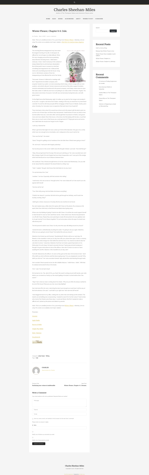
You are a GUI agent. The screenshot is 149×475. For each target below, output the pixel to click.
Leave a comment (51, 36)
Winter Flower (69, 40)
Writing (47, 356)
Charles (36, 36)
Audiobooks (69, 18)
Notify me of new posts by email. (40, 440)
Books (60, 18)
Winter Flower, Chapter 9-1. (103, 58)
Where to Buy (88, 18)
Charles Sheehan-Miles (74, 10)
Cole (37, 358)
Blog (54, 18)
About (78, 18)
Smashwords (36, 337)
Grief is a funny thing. (101, 48)
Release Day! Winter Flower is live (105, 51)
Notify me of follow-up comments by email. (43, 434)
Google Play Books (37, 329)
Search (98, 27)
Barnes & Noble (37, 324)
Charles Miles (102, 92)
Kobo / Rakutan (36, 333)
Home (48, 18)
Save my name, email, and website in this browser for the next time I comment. (54, 418)
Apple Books (36, 320)
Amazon (34, 316)
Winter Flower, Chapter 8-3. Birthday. (105, 61)
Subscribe (99, 18)
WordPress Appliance (68, 474)
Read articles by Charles (48, 370)
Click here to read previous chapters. (72, 42)
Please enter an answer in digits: (40, 422)
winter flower (41, 356)
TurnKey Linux (82, 474)
